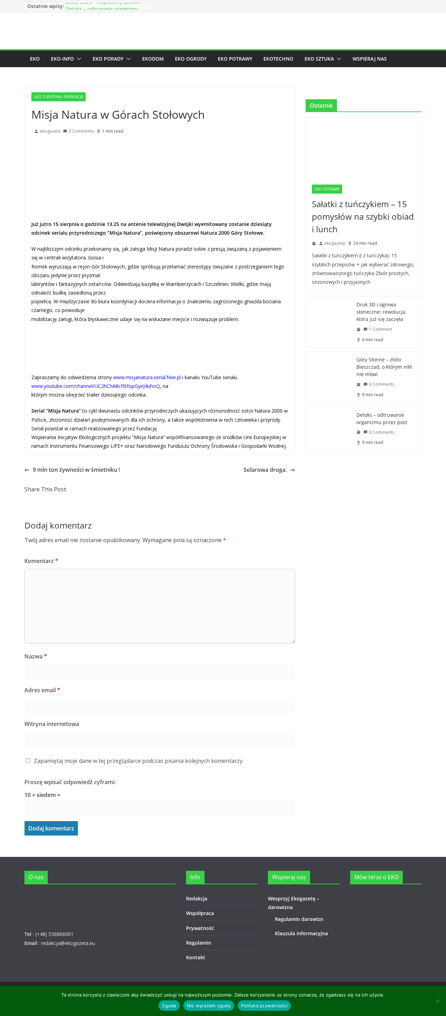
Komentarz (41, 561)
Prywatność (200, 928)
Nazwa (35, 656)
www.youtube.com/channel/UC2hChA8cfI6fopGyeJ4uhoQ (95, 386)
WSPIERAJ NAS (370, 58)
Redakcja (196, 898)
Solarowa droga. (265, 470)
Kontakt (195, 957)
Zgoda (169, 1005)
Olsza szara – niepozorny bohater (103, 6)
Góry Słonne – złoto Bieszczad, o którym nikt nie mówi (384, 366)
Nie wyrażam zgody (209, 1005)
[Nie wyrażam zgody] (437, 1001)
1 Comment (380, 329)
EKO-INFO (62, 58)
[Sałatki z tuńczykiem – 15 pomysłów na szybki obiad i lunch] (364, 147)
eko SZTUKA (319, 58)
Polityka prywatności (264, 1005)
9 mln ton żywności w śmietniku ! (76, 470)
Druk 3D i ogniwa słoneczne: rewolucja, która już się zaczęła (381, 311)
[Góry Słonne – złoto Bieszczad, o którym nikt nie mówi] (328, 377)
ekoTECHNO (278, 58)
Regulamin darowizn (299, 919)
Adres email (42, 690)
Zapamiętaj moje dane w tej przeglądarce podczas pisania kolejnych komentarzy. (139, 761)
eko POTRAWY (235, 58)
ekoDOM (153, 58)
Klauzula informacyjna (301, 933)
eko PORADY (108, 58)
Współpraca (200, 913)
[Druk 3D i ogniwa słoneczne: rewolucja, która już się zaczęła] (328, 322)
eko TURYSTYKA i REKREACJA (58, 96)
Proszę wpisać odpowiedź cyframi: (70, 782)
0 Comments (81, 131)
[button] (78, 59)
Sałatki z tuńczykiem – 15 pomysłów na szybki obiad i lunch (363, 216)
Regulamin (198, 942)
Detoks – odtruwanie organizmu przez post (381, 418)
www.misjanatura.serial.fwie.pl (147, 377)
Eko (35, 58)
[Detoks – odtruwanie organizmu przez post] (328, 429)
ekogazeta (50, 131)
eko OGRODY (191, 58)
